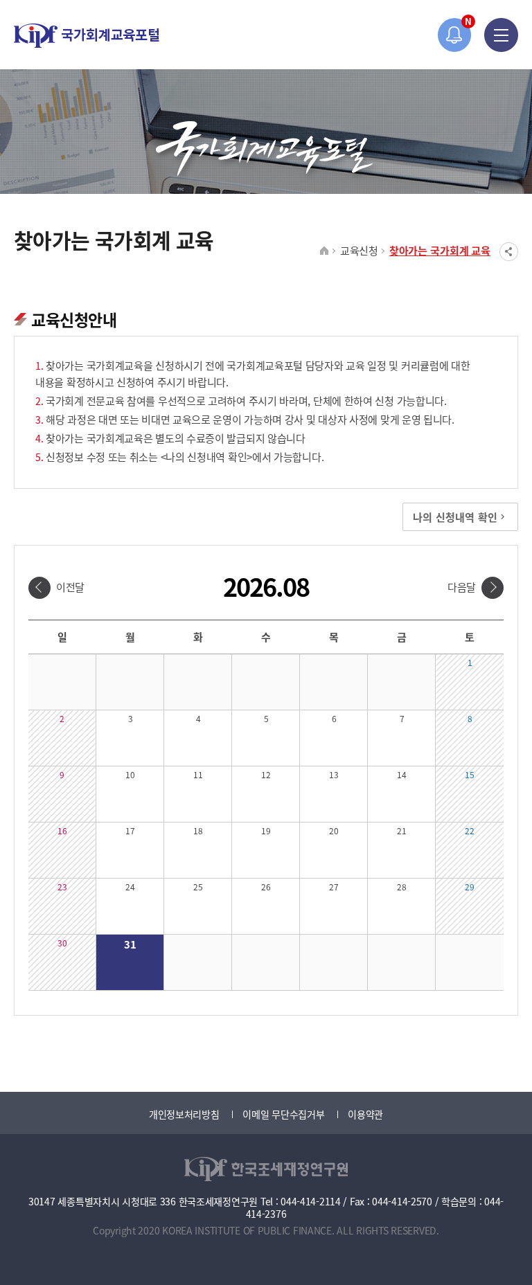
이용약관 (365, 1114)
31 (130, 944)
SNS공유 (508, 251)
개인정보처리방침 (184, 1114)
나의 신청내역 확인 (455, 517)
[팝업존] (455, 35)
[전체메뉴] (501, 35)
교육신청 (359, 250)
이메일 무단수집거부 (283, 1114)
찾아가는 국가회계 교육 (439, 250)
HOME (324, 251)
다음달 (461, 586)
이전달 (70, 586)
